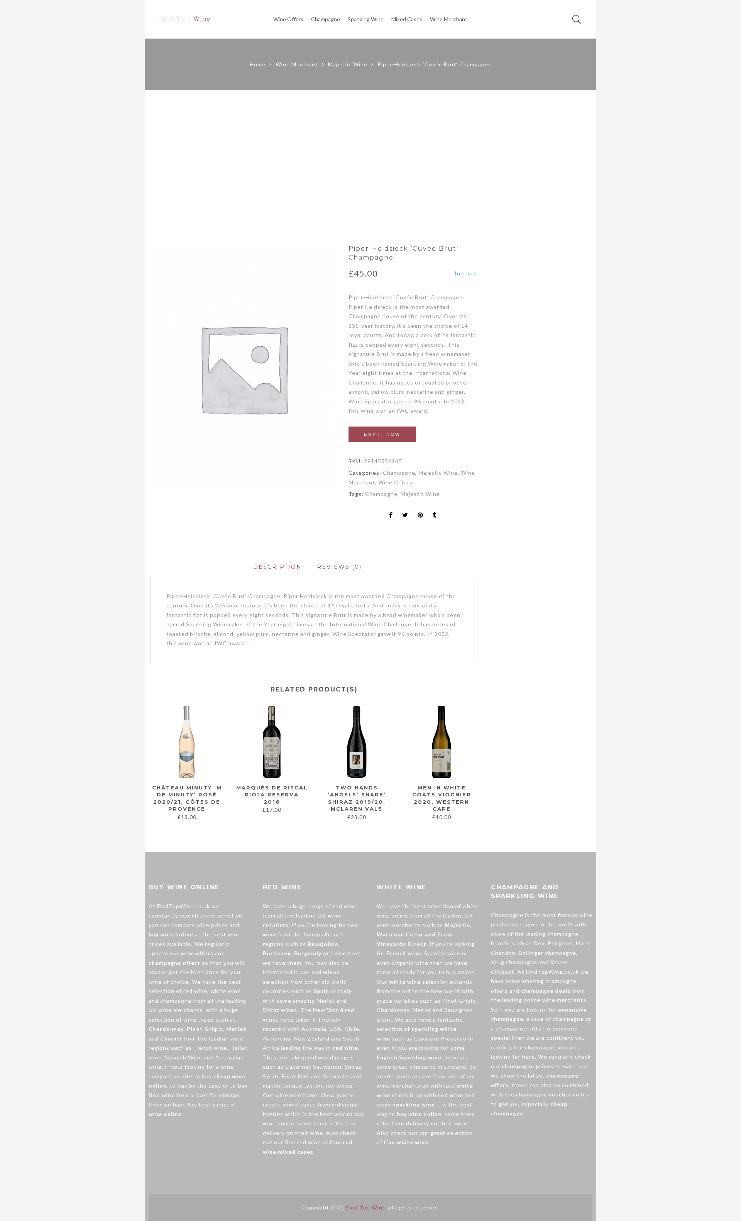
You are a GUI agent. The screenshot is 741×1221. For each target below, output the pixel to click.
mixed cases (299, 1104)
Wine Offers (288, 19)
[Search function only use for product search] (577, 19)
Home (258, 64)
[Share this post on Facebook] (391, 515)
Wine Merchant (448, 19)
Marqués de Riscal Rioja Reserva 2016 (272, 794)
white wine (225, 991)
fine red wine (303, 1142)
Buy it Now (382, 434)
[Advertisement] (370, 167)
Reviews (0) (339, 566)
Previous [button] (150, 762)
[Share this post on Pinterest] (420, 515)
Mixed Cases (406, 19)
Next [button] (474, 762)
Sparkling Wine (366, 19)
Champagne (325, 19)
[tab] (277, 567)
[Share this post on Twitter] (405, 515)
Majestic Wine (347, 64)
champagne (175, 1000)
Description (277, 566)
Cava (421, 1038)
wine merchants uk (403, 1085)
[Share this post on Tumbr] (434, 515)
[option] (243, 368)
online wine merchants (555, 1000)
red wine (195, 991)
